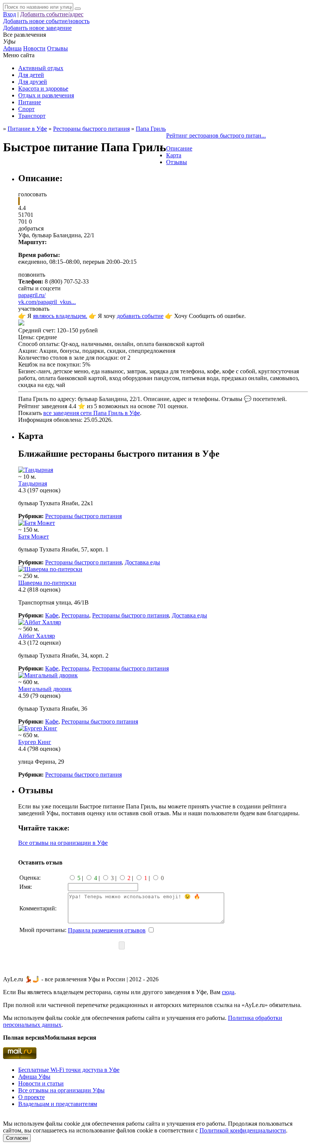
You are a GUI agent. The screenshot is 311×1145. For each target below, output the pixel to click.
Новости (34, 48)
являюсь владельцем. (60, 316)
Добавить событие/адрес (51, 14)
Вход (9, 14)
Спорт (26, 109)
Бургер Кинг (34, 742)
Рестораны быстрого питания (83, 516)
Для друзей (32, 81)
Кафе (51, 615)
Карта (173, 155)
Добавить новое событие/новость (46, 21)
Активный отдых (40, 68)
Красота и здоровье (43, 88)
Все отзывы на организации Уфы (61, 1090)
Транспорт (32, 116)
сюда (228, 992)
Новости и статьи (41, 1083)
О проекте (31, 1097)
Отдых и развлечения (46, 95)
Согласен (17, 1138)
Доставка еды (142, 562)
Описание (179, 148)
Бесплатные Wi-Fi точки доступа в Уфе (68, 1070)
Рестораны (75, 615)
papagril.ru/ (32, 295)
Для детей (31, 75)
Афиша (12, 48)
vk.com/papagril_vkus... (47, 302)
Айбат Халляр (36, 636)
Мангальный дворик (45, 689)
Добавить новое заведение (37, 28)
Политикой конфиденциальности (242, 1130)
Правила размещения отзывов (107, 930)
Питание (29, 102)
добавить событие (140, 316)
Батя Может (33, 536)
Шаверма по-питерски (47, 583)
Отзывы (57, 48)
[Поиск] (78, 9)
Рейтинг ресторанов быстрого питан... (216, 135)
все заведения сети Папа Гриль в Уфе (91, 413)
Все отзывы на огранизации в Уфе (63, 843)
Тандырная (32, 483)
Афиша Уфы (34, 1076)
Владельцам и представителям (57, 1104)
